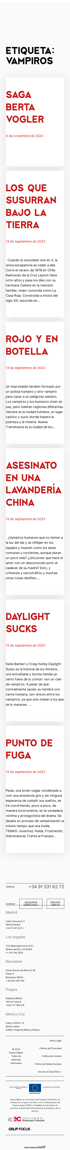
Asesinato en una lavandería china (34, 483)
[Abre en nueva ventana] (19, 1129)
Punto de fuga (29, 748)
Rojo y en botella (32, 344)
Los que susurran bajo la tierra (31, 205)
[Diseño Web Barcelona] (35, 1146)
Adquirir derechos (31, 903)
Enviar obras (55, 903)
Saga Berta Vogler (25, 106)
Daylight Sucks (28, 622)
